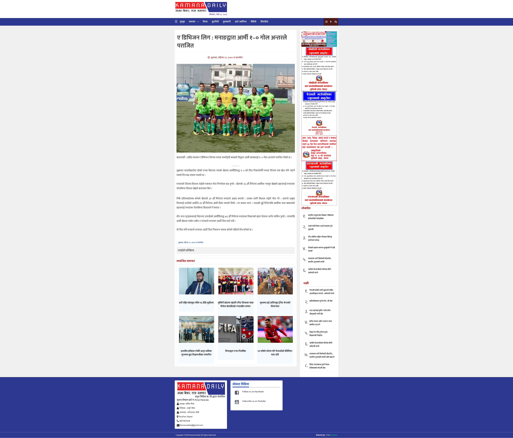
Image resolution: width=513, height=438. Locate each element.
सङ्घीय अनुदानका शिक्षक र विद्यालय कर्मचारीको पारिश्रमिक (321, 217)
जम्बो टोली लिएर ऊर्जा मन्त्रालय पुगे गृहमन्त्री (320, 227)
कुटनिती (215, 22)
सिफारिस (264, 22)
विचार (205, 22)
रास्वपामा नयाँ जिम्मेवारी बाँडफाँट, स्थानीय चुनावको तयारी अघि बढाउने (321, 355)
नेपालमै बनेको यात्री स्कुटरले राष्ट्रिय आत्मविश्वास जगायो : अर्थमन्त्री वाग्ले (321, 292)
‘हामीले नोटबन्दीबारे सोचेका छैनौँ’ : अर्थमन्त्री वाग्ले (320, 271)
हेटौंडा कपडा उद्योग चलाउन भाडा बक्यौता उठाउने (320, 323)
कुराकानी (227, 22)
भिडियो (253, 22)
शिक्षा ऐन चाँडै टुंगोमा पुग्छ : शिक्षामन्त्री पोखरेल (318, 333)
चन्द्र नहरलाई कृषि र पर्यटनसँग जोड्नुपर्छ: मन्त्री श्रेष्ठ (320, 312)
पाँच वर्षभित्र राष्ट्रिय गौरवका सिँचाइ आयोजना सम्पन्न (320, 238)
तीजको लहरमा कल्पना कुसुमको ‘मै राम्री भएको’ (321, 249)
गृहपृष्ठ (182, 22)
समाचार (192, 22)
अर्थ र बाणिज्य (240, 22)
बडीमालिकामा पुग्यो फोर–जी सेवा (321, 301)
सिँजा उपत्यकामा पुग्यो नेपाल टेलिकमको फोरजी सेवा (319, 366)
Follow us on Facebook (253, 391)
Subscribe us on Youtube (254, 401)
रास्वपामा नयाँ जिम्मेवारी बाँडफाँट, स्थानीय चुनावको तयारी (319, 260)
